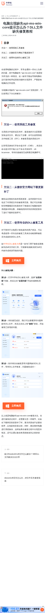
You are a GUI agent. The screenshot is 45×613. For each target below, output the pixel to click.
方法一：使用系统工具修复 (12, 48)
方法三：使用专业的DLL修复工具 (15, 58)
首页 (2, 16)
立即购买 (16, 260)
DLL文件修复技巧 (12, 16)
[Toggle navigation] (42, 3)
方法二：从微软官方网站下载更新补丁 (17, 53)
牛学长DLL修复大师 (11, 244)
